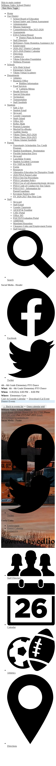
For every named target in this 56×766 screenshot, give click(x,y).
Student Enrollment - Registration (29, 150)
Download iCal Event (39, 398)
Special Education (21, 94)
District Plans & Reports (30, 37)
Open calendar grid (36, 406)
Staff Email (18, 204)
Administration (20, 24)
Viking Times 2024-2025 (25, 137)
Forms (16, 167)
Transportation (20, 99)
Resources (18, 169)
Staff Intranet (19, 229)
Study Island (19, 118)
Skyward (17, 113)
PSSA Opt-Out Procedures (25, 177)
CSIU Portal (19, 212)
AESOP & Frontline (22, 210)
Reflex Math (19, 124)
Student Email (19, 110)
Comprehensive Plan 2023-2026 (28, 29)
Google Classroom (22, 115)
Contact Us (18, 56)
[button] (12, 16)
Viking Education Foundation (27, 59)
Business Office (20, 80)
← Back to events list (13, 406)
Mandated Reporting (23, 223)
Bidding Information (28, 83)
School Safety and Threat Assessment (31, 21)
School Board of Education (26, 19)
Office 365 (18, 121)
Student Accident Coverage (26, 161)
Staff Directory (20, 40)
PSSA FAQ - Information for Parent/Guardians (26, 189)
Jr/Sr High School (21, 67)
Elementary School (22, 70)
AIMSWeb (18, 221)
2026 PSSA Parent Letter (25, 175)
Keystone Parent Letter (24, 194)
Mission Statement (21, 27)
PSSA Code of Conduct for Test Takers (31, 186)
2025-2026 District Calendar (26, 51)
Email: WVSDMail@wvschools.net (22, 416)
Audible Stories (20, 132)
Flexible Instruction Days (25, 153)
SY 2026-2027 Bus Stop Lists (27, 196)
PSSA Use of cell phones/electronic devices (33, 183)
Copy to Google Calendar (13, 398)
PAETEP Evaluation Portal (26, 218)
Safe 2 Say (18, 107)
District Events (8, 401)
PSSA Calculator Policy (24, 180)
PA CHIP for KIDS (22, 164)
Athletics (17, 78)
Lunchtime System (22, 159)
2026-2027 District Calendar (26, 48)
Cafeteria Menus (27, 89)
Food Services (20, 86)
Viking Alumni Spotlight (24, 140)
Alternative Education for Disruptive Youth (33, 172)
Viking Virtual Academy (24, 72)
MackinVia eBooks (22, 129)
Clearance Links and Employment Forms (32, 226)
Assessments (19, 32)
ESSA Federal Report (23, 35)
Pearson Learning (21, 126)
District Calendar (15, 528)
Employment (19, 45)
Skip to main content (11, 2)
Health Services (20, 91)
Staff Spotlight (20, 102)
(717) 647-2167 (9, 415)
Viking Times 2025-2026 (25, 134)
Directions (18, 54)
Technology (18, 97)
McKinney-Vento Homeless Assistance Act (33, 43)
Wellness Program (21, 62)
